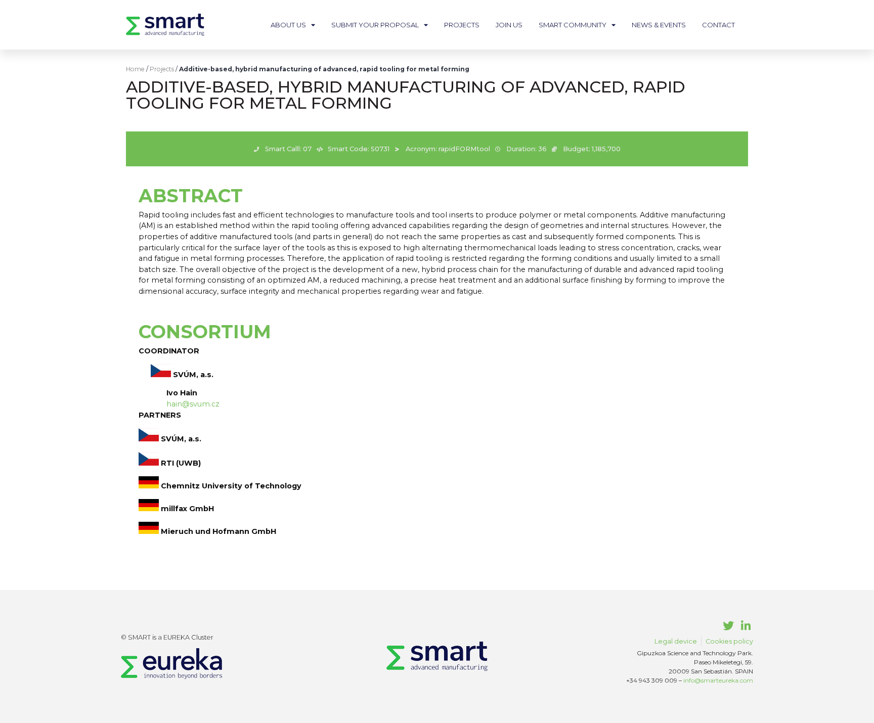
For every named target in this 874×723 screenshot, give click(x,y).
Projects (461, 25)
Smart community (572, 25)
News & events (659, 25)
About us (288, 25)
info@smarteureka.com (718, 680)
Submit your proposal (375, 25)
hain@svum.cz (193, 404)
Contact (718, 25)
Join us (509, 25)
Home (135, 69)
